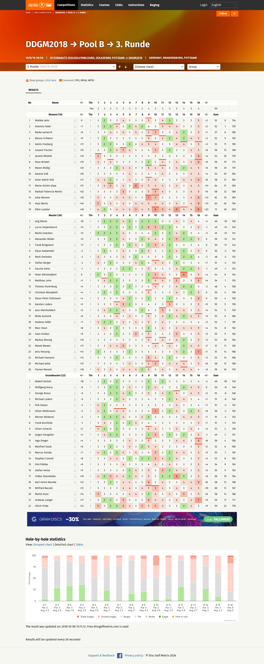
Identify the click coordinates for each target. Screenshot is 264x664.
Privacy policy (134, 655)
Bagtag (154, 5)
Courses (104, 5)
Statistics (87, 5)
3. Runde (133, 44)
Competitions (66, 5)
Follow (223, 13)
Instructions (136, 5)
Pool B (91, 44)
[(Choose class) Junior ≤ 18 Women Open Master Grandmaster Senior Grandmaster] (158, 67)
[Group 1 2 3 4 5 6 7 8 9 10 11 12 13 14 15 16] (203, 67)
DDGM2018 (47, 44)
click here (50, 80)
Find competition (42, 13)
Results (33, 89)
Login (203, 5)
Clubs (119, 5)
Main (28, 13)
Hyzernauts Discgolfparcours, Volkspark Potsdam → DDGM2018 (96, 57)
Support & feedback (101, 655)
